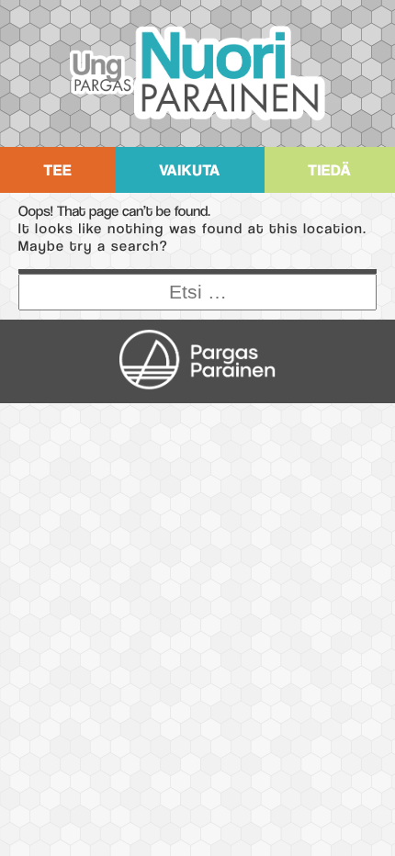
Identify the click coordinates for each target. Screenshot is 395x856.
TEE (57, 170)
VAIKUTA (189, 170)
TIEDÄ (329, 170)
